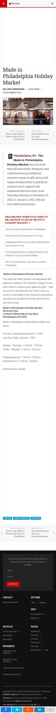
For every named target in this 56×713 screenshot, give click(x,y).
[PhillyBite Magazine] (14, 3)
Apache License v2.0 (23, 701)
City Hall (7, 518)
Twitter (34, 635)
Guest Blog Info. (10, 632)
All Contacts (37, 614)
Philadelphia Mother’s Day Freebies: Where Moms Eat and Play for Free (27, 244)
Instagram (35, 650)
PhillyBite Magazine (11, 694)
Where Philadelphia (12, 675)
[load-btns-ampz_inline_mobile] (50, 709)
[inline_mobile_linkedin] (39, 709)
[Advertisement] (28, 37)
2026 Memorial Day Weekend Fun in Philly (24, 236)
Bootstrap (7, 698)
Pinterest (35, 643)
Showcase (7, 636)
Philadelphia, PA (24, 155)
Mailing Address (10, 602)
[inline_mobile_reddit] (28, 709)
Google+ (35, 639)
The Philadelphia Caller (13, 668)
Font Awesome (9, 705)
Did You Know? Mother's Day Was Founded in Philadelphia (25, 263)
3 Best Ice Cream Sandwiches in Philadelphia (25, 229)
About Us (35, 618)
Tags (33, 603)
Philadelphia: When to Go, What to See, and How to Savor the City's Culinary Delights (26, 219)
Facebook (35, 632)
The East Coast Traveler (10, 652)
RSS (46, 650)
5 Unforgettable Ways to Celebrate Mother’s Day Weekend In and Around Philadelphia (26, 254)
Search (42, 603)
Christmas (35, 518)
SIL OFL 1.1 (35, 705)
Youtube (35, 646)
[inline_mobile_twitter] (17, 709)
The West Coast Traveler (10, 661)
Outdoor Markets (21, 518)
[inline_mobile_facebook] (6, 709)
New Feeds (7, 640)
